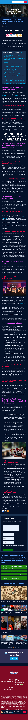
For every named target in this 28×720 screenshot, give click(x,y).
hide (21, 52)
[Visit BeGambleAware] (19, 682)
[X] (5, 511)
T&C (12, 712)
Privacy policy (10, 687)
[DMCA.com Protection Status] (21, 684)
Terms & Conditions (8, 689)
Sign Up (14, 659)
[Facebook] (3, 511)
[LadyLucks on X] (15, 680)
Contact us (10, 685)
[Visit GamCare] (15, 684)
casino (20, 204)
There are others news (14, 647)
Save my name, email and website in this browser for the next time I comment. (13, 546)
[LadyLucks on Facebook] (18, 680)
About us (11, 679)
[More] (8, 511)
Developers (12, 45)
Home (2, 4)
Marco (7, 26)
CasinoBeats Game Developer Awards (11, 95)
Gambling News (7, 4)
